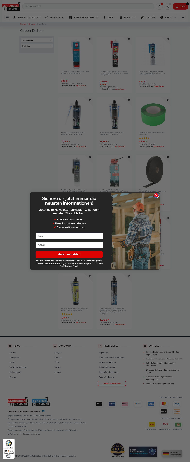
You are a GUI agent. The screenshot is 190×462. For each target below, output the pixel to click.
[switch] (8, 456)
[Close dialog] (156, 195)
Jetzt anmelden (69, 254)
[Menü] (13, 440)
